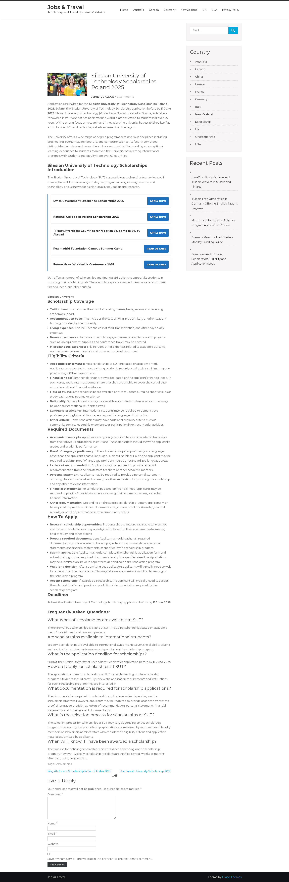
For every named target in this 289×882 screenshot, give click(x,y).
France (199, 91)
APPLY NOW (158, 201)
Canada (154, 9)
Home (124, 9)
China (199, 76)
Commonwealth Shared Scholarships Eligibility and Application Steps (208, 259)
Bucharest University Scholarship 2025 (145, 771)
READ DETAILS (156, 248)
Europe (200, 84)
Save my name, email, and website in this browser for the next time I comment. (99, 858)
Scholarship (203, 121)
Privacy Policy (230, 9)
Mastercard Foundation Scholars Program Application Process (213, 223)
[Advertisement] (109, 47)
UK (205, 9)
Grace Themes (232, 877)
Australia (138, 9)
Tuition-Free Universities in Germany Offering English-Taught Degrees (214, 203)
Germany (169, 9)
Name (52, 823)
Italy (198, 106)
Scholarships (63, 764)
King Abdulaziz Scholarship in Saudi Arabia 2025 (79, 771)
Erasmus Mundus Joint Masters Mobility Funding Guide (212, 240)
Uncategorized (205, 136)
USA (214, 9)
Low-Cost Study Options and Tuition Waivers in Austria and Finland (211, 182)
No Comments (124, 96)
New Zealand (189, 9)
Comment (55, 794)
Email (52, 833)
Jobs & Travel (65, 7)
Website (52, 844)
